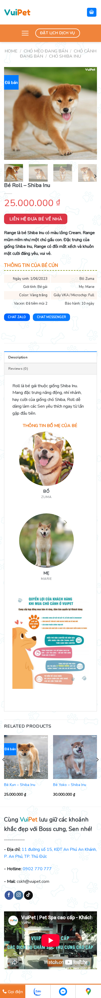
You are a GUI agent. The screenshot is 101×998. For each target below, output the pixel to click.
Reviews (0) (18, 368)
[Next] (88, 113)
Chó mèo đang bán (46, 51)
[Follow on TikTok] (28, 895)
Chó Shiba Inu (65, 56)
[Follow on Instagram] (18, 895)
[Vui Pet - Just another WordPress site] (17, 12)
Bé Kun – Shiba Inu (19, 784)
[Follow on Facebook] (9, 895)
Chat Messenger (51, 317)
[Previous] (13, 113)
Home (11, 51)
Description (17, 357)
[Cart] (92, 12)
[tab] (50, 357)
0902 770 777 (37, 869)
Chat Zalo (17, 317)
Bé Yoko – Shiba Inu (69, 784)
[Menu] (25, 33)
